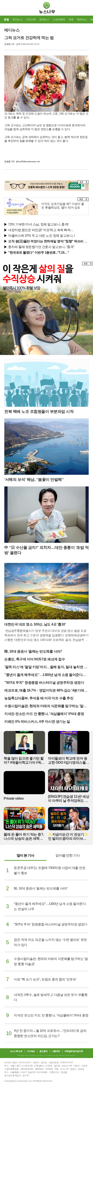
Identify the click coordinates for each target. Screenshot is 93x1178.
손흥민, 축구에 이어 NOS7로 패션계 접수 (34, 659)
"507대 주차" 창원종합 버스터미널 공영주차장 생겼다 (44, 682)
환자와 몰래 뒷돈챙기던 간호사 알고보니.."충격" (41, 247)
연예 (71, 19)
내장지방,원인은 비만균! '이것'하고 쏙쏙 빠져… (41, 230)
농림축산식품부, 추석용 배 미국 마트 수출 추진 (38, 698)
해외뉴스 (82, 19)
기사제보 (31, 1051)
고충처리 (56, 1051)
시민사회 (31, 19)
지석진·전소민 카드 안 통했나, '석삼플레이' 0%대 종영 (44, 714)
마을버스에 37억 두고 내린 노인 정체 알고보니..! (41, 235)
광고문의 (43, 1051)
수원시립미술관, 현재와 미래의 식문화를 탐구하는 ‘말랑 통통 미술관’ (45, 706)
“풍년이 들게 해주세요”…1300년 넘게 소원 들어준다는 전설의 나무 (45, 675)
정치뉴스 (17, 19)
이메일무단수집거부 (73, 1051)
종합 (6, 19)
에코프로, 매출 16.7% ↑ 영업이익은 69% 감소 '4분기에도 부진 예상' (45, 691)
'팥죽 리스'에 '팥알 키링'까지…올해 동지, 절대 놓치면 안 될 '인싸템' (45, 667)
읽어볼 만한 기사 (68, 855)
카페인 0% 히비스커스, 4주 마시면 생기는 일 (37, 721)
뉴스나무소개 (16, 1051)
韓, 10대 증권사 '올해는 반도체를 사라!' (33, 651)
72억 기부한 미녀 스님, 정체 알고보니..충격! (38, 224)
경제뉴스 (44, 19)
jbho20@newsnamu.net (28, 161)
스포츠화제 (59, 19)
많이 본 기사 (25, 855)
